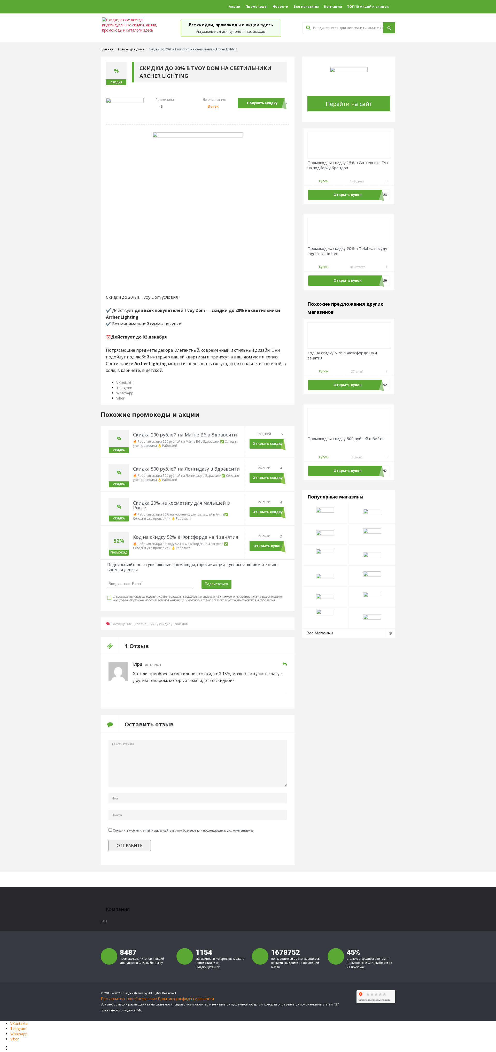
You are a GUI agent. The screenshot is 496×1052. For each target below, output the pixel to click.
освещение (122, 623)
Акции (234, 7)
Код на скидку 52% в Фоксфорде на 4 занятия (342, 355)
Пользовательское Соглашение (129, 998)
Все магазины (306, 7)
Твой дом (180, 623)
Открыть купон (267, 545)
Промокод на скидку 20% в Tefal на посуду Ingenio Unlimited (347, 251)
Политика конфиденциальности (186, 998)
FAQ (104, 921)
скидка (165, 623)
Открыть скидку (267, 443)
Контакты (333, 7)
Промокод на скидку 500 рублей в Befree (346, 438)
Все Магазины (319, 633)
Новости (280, 7)
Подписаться (216, 584)
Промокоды (256, 7)
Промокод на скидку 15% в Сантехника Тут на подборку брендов (347, 165)
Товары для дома (131, 49)
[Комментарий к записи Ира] (285, 664)
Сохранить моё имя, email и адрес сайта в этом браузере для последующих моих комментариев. (183, 830)
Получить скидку (262, 103)
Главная (107, 49)
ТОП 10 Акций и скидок (368, 7)
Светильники (146, 623)
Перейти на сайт (349, 103)
